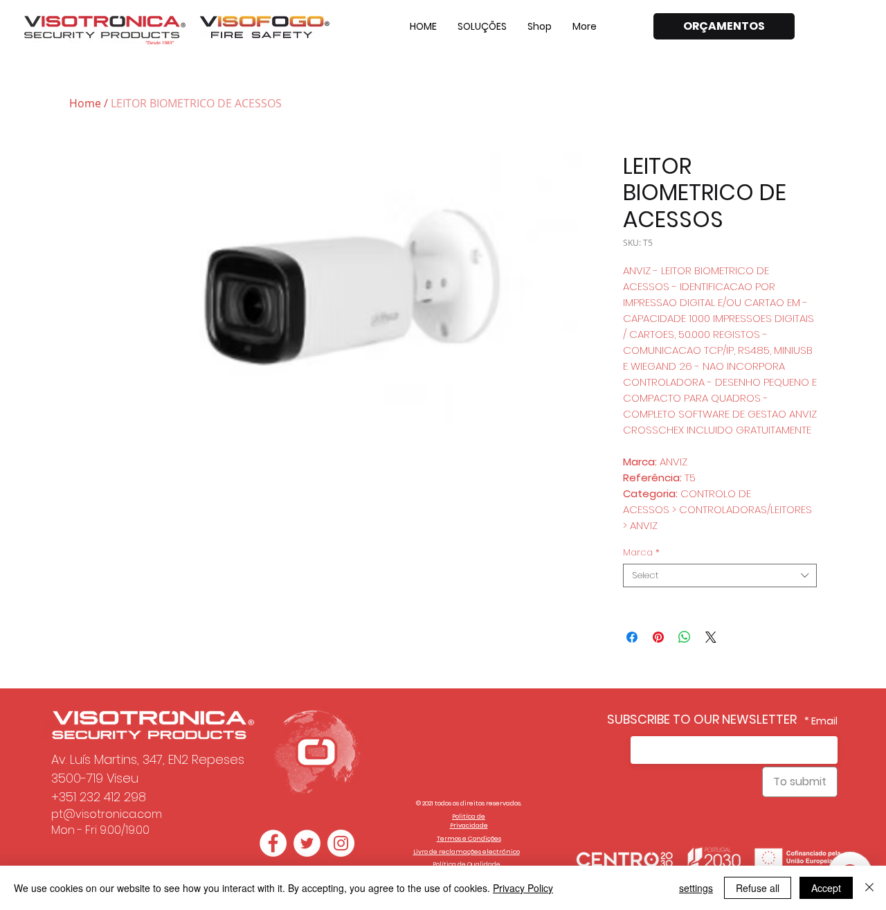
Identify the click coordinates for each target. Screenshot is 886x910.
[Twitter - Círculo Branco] (306, 843)
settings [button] (696, 888)
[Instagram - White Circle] (340, 843)
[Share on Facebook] (632, 637)
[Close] (869, 888)
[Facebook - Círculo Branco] (273, 843)
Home (85, 103)
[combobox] (720, 575)
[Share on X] (711, 637)
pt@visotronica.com (106, 814)
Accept (826, 888)
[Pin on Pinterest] (658, 637)
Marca (641, 552)
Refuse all (757, 888)
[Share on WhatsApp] (684, 637)
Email (824, 721)
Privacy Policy (523, 888)
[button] (482, 26)
